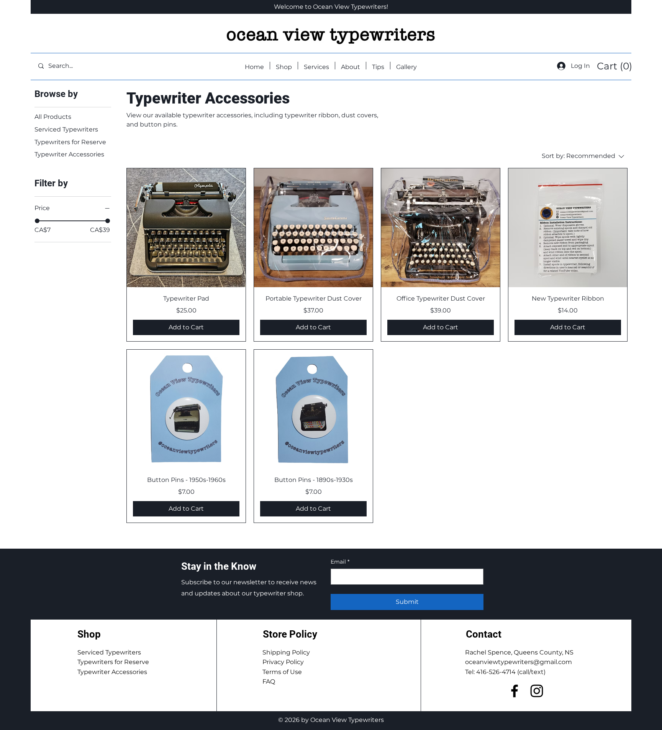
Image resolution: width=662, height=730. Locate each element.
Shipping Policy (286, 652)
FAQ (268, 681)
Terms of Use (282, 672)
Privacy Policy (283, 662)
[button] (614, 66)
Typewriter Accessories (112, 672)
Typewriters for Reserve (113, 662)
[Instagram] (536, 690)
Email (340, 561)
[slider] (37, 220)
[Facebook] (514, 690)
